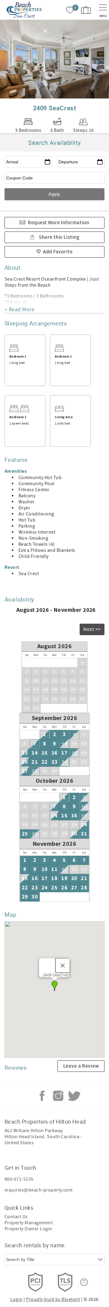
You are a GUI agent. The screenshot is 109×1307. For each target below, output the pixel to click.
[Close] (62, 965)
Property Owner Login (28, 1229)
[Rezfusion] (84, 1282)
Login (16, 1299)
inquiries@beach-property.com (38, 1190)
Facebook (42, 1096)
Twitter (74, 1096)
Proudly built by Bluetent (53, 1299)
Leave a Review (81, 1066)
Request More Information (58, 222)
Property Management (29, 1223)
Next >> (92, 629)
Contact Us (16, 1217)
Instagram (58, 1096)
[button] (54, 985)
